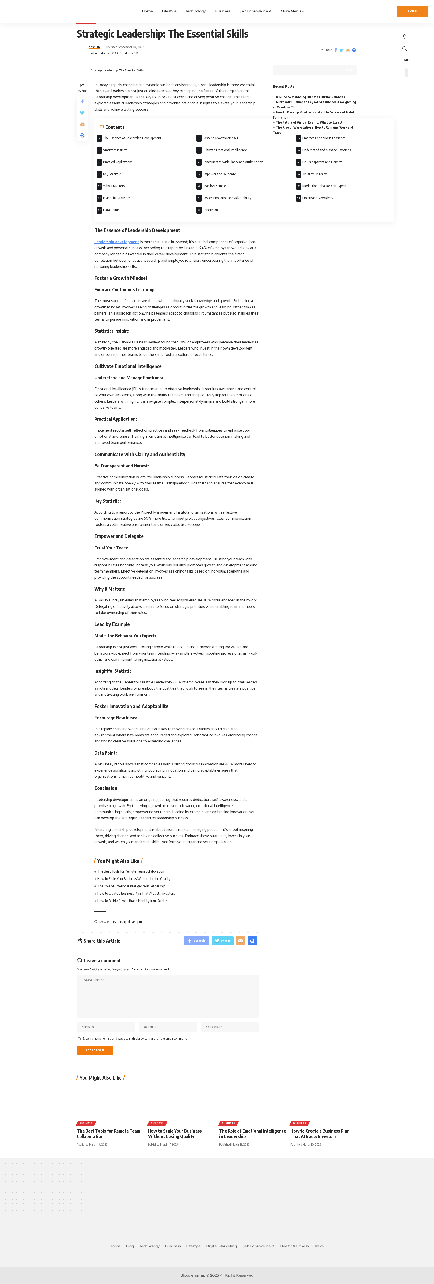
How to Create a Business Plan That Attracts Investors (136, 893)
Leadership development (116, 241)
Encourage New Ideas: (318, 198)
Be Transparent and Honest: (322, 162)
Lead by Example (214, 186)
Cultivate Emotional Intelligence (225, 150)
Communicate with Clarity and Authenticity (233, 162)
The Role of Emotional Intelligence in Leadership (131, 886)
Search (348, 70)
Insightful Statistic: (116, 198)
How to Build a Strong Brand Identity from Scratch (132, 901)
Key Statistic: (112, 174)
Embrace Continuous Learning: (323, 138)
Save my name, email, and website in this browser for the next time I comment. (135, 1038)
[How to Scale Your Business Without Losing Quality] (181, 1104)
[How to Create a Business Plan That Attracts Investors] (323, 1104)
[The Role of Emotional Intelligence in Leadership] (252, 1104)
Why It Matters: (114, 186)
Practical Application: (117, 162)
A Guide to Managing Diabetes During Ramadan (310, 97)
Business (86, 1123)
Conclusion (210, 210)
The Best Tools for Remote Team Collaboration (130, 871)
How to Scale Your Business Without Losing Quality (133, 878)
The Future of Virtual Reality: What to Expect (309, 122)
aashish (94, 47)
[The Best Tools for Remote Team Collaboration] (110, 1104)
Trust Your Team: (314, 174)
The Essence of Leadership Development (132, 138)
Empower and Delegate (219, 174)
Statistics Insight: (115, 150)
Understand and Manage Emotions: (327, 150)
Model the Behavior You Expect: (324, 186)
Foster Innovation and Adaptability (227, 198)
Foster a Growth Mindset (220, 138)
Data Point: (111, 210)
